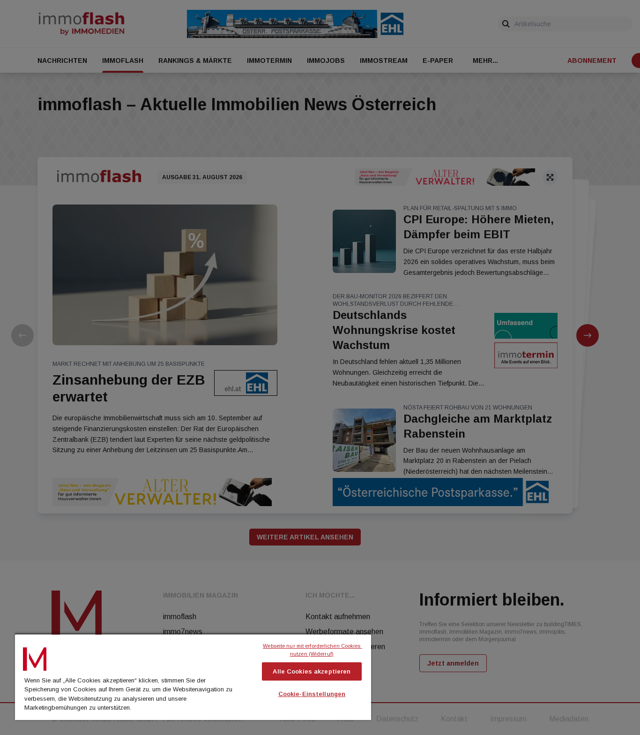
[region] (193, 676)
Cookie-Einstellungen (312, 693)
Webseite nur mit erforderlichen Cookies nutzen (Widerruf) (312, 650)
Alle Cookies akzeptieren (311, 671)
